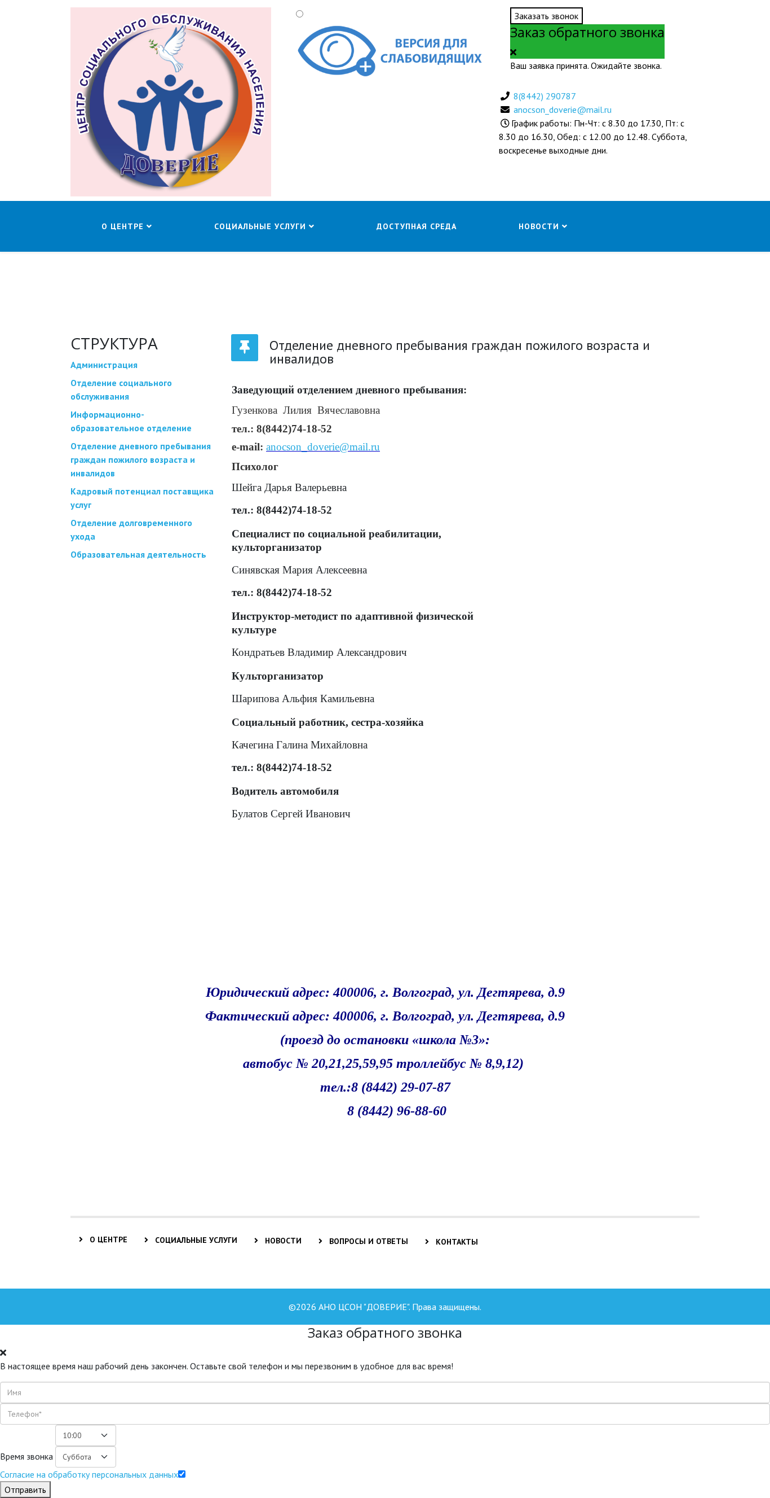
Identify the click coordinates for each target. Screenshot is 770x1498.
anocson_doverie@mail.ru (563, 109)
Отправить (25, 1489)
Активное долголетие (265, 277)
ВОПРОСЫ (123, 277)
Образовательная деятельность (138, 554)
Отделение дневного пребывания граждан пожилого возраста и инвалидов (140, 459)
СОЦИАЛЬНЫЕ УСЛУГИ (195, 1240)
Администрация (104, 364)
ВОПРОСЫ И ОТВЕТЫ (367, 1241)
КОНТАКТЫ (455, 1242)
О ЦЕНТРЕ (107, 1239)
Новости (539, 226)
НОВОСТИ (282, 1241)
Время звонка (26, 1456)
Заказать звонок (546, 15)
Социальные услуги (261, 226)
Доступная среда (417, 226)
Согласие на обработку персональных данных (89, 1474)
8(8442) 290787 (545, 96)
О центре (122, 226)
